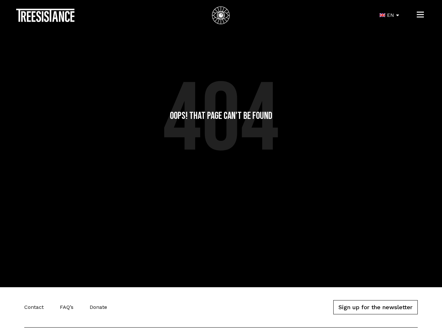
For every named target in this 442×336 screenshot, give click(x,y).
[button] (420, 15)
